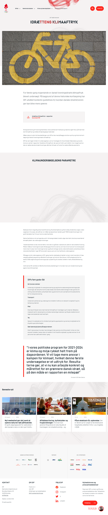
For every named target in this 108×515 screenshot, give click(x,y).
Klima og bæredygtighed (44, 8)
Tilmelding (87, 503)
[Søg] (92, 8)
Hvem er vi (32, 487)
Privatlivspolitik (6, 502)
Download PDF (36, 118)
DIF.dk (17, 8)
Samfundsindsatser (28, 8)
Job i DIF (31, 489)
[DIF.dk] (6, 8)
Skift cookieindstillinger (36, 493)
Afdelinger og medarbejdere (37, 491)
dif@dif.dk (5, 495)
